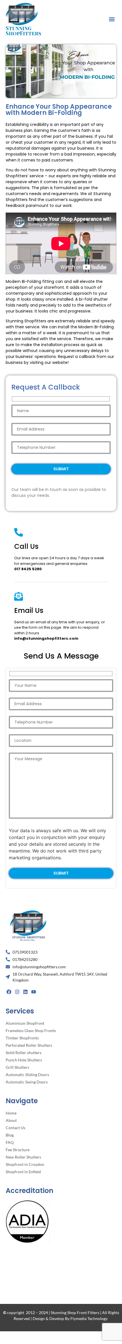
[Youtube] (33, 992)
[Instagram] (17, 992)
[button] (111, 19)
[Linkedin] (25, 992)
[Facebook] (9, 992)
